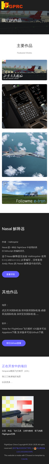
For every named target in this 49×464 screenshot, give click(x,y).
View (24, 75)
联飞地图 (39, 431)
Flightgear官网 (8, 434)
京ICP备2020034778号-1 (23, 448)
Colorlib (24, 459)
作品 (10, 431)
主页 (4, 431)
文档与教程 (28, 431)
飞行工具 (17, 431)
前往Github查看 (13, 343)
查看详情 (10, 274)
